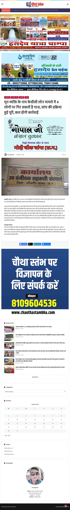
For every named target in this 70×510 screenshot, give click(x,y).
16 (8, 423)
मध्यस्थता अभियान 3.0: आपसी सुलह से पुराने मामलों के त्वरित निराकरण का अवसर (34, 327)
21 (52, 423)
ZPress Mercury (12, 507)
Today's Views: (8, 451)
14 (52, 420)
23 (8, 427)
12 (34, 420)
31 (17, 431)
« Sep (5, 435)
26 (35, 427)
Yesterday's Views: (9, 454)
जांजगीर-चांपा (14, 97)
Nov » (9, 435)
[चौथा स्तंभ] (35, 4)
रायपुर (26, 97)
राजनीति (21, 97)
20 (44, 423)
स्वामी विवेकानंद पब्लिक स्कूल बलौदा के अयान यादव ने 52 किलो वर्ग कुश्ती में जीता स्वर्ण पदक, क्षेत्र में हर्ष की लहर (35, 10)
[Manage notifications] (65, 506)
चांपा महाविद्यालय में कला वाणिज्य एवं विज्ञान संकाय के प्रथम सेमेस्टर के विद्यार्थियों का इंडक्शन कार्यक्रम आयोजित (40, 335)
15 (61, 420)
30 (8, 431)
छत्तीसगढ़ (7, 97)
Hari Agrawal (10, 155)
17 (17, 423)
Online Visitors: (8, 448)
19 (34, 423)
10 (17, 420)
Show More (35, 377)
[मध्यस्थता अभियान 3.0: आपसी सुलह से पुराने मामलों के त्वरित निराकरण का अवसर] (9, 329)
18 (26, 423)
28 (52, 427)
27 (43, 427)
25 (26, 427)
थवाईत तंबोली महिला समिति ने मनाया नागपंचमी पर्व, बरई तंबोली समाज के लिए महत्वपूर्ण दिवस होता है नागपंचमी (40, 367)
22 (61, 423)
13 (43, 420)
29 (61, 427)
